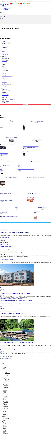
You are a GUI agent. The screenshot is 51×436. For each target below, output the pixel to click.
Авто (2, 389)
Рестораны (4, 423)
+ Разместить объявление (25, 222)
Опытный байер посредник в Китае (31, 197)
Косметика (4, 409)
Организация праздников (6, 386)
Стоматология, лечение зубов (6, 59)
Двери (15, 1)
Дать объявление (5, 9)
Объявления (3, 432)
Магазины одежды (4, 94)
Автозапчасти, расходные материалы (7, 76)
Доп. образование (5, 419)
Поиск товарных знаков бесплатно (13, 189)
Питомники (4, 382)
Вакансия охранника (9, 161)
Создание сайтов (7, 381)
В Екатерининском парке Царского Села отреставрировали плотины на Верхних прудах (17, 342)
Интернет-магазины (4, 102)
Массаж (3, 51)
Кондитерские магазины (5, 98)
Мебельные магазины (5, 93)
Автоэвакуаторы (4, 78)
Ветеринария (5, 398)
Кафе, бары (4, 424)
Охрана (19, 165)
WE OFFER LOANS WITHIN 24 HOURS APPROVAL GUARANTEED (26, 169)
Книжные (4, 403)
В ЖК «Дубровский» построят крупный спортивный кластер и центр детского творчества (18, 287)
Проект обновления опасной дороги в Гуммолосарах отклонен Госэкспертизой (16, 300)
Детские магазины (5, 402)
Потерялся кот (17, 207)
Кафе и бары (3, 64)
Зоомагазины (4, 91)
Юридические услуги (6, 378)
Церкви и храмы (7, 369)
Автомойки (4, 392)
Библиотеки (4, 431)
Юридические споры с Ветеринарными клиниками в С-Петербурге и (9, 216)
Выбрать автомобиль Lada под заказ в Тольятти (6, 144)
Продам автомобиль (25, 151)
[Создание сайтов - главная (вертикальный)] (6, 356)
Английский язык (4, 85)
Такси (4, 394)
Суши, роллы (3, 65)
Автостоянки (3, 75)
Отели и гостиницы (4, 70)
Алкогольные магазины (5, 101)
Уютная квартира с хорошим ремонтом (5, 130)
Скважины (3, 1)
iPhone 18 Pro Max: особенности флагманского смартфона (11, 252)
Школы (3, 83)
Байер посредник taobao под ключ (31, 193)
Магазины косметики (5, 96)
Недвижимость (29, 1)
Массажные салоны (4, 61)
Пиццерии (3, 66)
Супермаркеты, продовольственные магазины (8, 99)
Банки (2, 45)
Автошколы (3, 77)
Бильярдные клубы (4, 54)
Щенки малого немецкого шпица (42, 207)
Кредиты (6, 365)
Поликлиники (5, 396)
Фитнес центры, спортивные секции (6, 50)
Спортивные (5, 407)
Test (0, 125)
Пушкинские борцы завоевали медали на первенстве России (12, 313)
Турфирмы (3, 41)
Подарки (4, 414)
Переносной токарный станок (4, 153)
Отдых (4, 6)
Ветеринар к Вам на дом (37, 211)
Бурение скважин (7, 374)
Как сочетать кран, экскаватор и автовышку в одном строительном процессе (15, 293)
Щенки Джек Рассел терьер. (4, 211)
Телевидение (6, 380)
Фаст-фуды (3, 67)
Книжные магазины (4, 92)
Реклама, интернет (4, 47)
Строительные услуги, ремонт (6, 42)
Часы (4, 413)
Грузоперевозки (5, 387)
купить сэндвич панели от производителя (39, 189)
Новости (3, 5)
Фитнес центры (5, 426)
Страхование (5, 383)
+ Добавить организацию (6, 8)
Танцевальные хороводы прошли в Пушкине (9, 349)
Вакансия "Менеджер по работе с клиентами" (34, 161)
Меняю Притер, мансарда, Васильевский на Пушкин (29, 123)
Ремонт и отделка (7, 373)
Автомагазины (4, 89)
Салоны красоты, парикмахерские (6, 44)
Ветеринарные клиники (5, 60)
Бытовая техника (5, 401)
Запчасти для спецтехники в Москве (36, 139)
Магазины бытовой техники (5, 90)
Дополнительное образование (6, 84)
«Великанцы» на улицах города (6, 238)
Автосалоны (5, 391)
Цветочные (4, 410)
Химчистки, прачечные (6, 384)
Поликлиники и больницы (5, 58)
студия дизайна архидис (26, 130)
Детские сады (4, 82)
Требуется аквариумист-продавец (4, 165)
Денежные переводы (8, 366)
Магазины (4, 7)
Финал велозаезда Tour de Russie (6, 259)
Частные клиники (5, 397)
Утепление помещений (9, 1)
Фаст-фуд (4, 425)
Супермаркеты (5, 412)
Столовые (4, 430)
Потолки (6, 372)
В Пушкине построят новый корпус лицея (8, 306)
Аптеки (3, 57)
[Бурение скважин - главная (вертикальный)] (6, 358)
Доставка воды (5, 385)
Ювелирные (4, 411)
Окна (19, 1)
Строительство (5, 370)
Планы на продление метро (5, 246)
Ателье (4, 388)
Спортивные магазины (5, 95)
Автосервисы (4, 73)
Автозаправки (4, 74)
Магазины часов (4, 100)
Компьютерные (5, 404)
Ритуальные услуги (4, 46)
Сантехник (6, 375)
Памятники (23, 1)
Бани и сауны (5, 429)
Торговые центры (4, 97)
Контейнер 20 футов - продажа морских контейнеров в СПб (30, 146)
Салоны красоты (5, 376)
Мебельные (4, 405)
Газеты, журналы (7, 379)
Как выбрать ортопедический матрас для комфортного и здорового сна (14, 232)
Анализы (4, 399)
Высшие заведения (6, 418)
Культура (4, 427)
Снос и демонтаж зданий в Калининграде (5, 193)
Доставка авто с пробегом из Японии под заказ (12, 137)
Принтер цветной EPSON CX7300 (4, 179)
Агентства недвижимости (5, 43)
